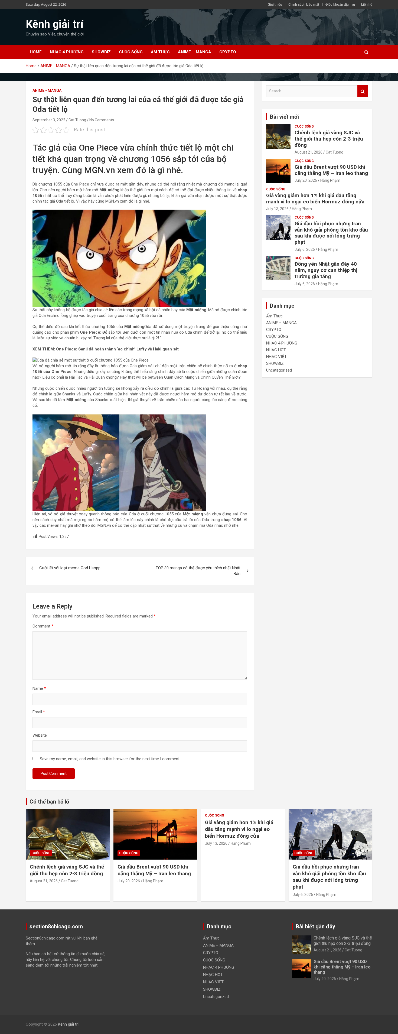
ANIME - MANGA (46, 90)
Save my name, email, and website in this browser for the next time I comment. (110, 758)
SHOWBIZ (101, 52)
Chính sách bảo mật (303, 4)
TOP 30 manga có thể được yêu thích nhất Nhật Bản (198, 570)
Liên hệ (366, 4)
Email (38, 712)
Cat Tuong (77, 120)
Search (362, 91)
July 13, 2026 (277, 209)
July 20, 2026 (306, 180)
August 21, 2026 (308, 152)
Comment (42, 626)
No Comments (101, 120)
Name (39, 688)
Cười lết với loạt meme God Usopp (69, 567)
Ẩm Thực (160, 52)
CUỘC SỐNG (131, 52)
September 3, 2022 (48, 120)
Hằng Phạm (330, 180)
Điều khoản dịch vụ (340, 4)
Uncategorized (279, 370)
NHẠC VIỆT (276, 356)
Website (39, 735)
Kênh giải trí (54, 24)
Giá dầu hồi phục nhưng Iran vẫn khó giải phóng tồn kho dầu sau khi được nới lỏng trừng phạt (331, 232)
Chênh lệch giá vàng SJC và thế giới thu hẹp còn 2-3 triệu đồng (329, 138)
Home (36, 52)
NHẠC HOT (276, 349)
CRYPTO (227, 52)
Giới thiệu (275, 4)
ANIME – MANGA (194, 52)
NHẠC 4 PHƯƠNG (67, 52)
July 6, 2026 (305, 249)
